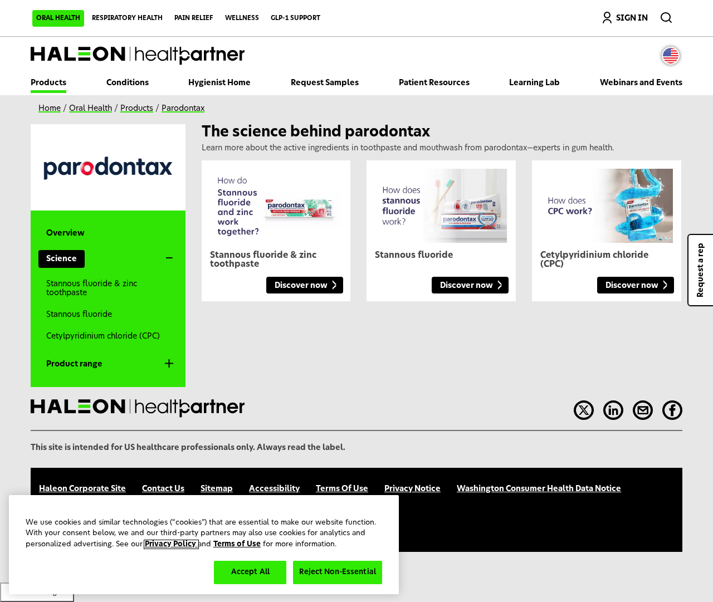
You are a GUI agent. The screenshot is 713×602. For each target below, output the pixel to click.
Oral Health (58, 18)
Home (49, 108)
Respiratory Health (127, 18)
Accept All (250, 572)
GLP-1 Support (295, 18)
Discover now (301, 286)
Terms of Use (237, 544)
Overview (65, 233)
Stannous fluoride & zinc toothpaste (91, 288)
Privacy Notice (412, 489)
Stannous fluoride (79, 315)
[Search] (667, 15)
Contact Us (163, 489)
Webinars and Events (641, 83)
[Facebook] (672, 410)
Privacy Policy (171, 544)
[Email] (643, 410)
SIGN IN (632, 18)
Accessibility (274, 489)
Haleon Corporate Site (82, 489)
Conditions (127, 83)
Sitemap (217, 489)
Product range (74, 364)
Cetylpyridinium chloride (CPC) (103, 336)
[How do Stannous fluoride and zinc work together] (276, 201)
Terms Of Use (342, 489)
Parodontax (183, 108)
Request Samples (325, 83)
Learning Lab (534, 83)
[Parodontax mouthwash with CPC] (606, 201)
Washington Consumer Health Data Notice (539, 489)
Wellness (242, 18)
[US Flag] (673, 56)
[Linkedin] (613, 410)
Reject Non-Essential (337, 572)
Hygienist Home (219, 83)
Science (61, 259)
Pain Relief (193, 18)
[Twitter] (584, 410)
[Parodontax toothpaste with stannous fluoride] (441, 201)
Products (48, 83)
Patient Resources (434, 83)
